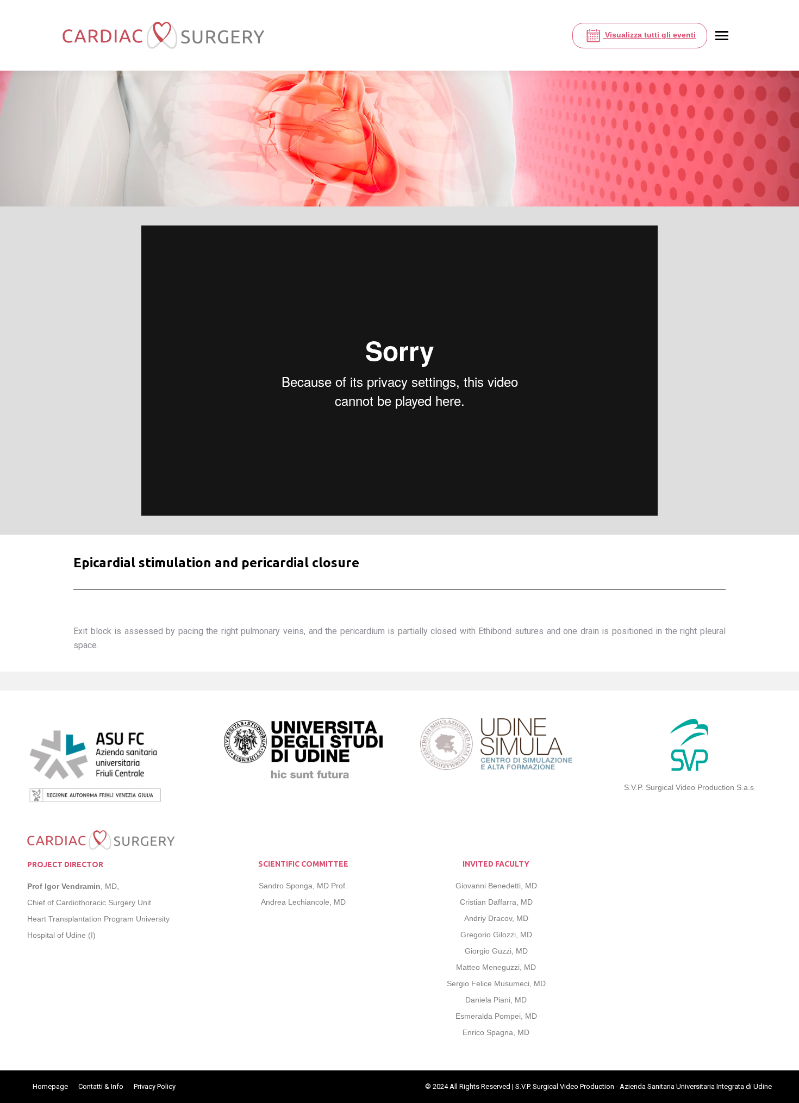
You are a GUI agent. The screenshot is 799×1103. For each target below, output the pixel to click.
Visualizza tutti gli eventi (649, 34)
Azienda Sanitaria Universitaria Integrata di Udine (696, 1086)
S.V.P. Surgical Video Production (564, 1086)
